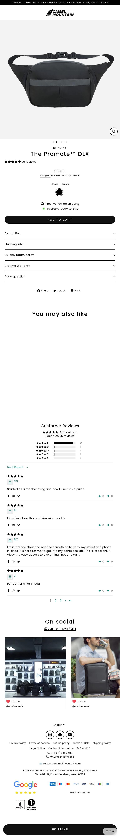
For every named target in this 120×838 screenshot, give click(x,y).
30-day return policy (19, 255)
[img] (15, 476)
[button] (13, 162)
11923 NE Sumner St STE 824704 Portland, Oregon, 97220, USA (60, 770)
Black (59, 192)
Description (13, 233)
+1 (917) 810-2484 (62, 753)
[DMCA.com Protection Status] (20, 804)
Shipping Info (14, 244)
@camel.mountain (60, 628)
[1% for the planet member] (31, 804)
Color (60, 184)
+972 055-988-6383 (62, 756)
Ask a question (15, 276)
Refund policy (61, 743)
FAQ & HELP (83, 748)
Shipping (45, 175)
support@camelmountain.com (62, 763)
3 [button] (61, 600)
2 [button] (55, 600)
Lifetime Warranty (17, 266)
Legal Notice (37, 748)
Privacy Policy (17, 743)
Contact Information (61, 748)
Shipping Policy (102, 743)
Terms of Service (39, 743)
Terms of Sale (81, 743)
